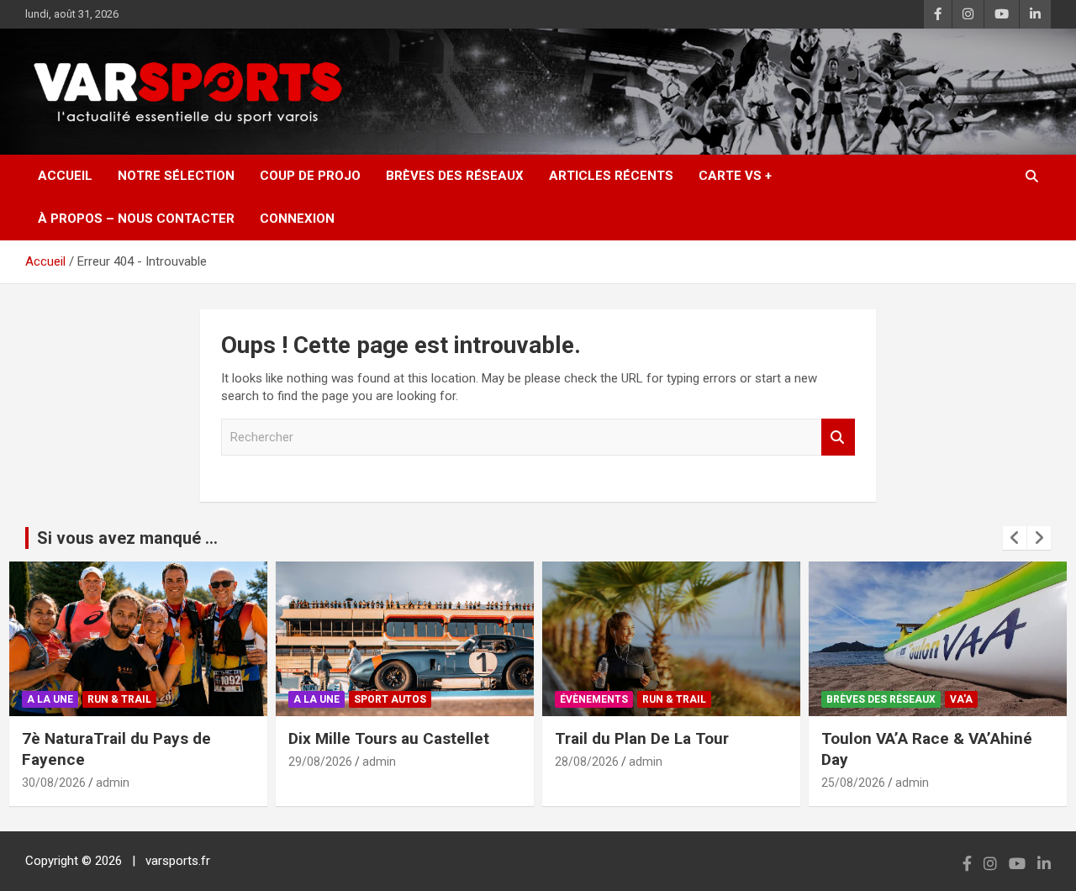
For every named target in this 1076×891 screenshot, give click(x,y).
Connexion (297, 218)
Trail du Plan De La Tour (642, 738)
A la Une (50, 699)
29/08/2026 (320, 761)
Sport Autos (390, 699)
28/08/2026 (587, 761)
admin (112, 782)
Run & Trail (119, 699)
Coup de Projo (310, 175)
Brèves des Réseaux (455, 175)
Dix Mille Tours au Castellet (388, 738)
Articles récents (611, 175)
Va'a (961, 699)
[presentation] (1014, 538)
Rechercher (838, 437)
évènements (594, 699)
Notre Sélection (176, 175)
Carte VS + (735, 175)
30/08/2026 (54, 782)
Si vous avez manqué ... (127, 538)
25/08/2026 (853, 782)
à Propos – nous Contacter (136, 218)
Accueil (65, 175)
